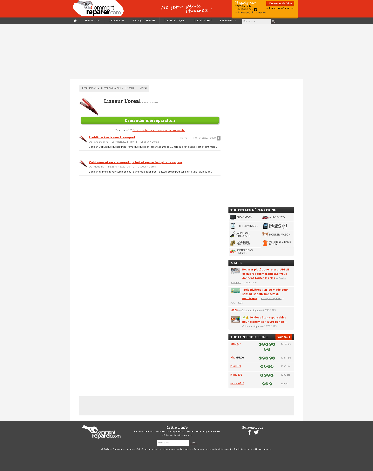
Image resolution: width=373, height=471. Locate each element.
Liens (234, 310)
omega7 (235, 343)
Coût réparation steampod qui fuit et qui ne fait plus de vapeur (135, 162)
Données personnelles (206, 449)
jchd (232, 357)
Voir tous (283, 337)
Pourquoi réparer (144, 21)
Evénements (228, 21)
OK (193, 443)
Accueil (100, 8)
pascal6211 (237, 383)
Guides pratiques (175, 21)
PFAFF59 (235, 366)
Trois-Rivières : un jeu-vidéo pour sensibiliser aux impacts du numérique (265, 294)
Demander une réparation (150, 120)
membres (244, 6)
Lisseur (144, 141)
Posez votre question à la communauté (158, 130)
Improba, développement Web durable (169, 449)
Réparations (93, 21)
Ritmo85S (236, 374)
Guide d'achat (203, 21)
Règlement (225, 449)
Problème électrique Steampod (112, 137)
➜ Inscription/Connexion (280, 8)
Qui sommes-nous (123, 449)
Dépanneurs (116, 21)
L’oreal (155, 141)
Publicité (238, 449)
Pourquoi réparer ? (271, 298)
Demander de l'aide (280, 4)
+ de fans (244, 10)
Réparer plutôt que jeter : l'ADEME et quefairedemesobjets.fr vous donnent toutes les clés (265, 274)
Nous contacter (263, 449)
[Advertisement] (186, 51)
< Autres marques (150, 102)
